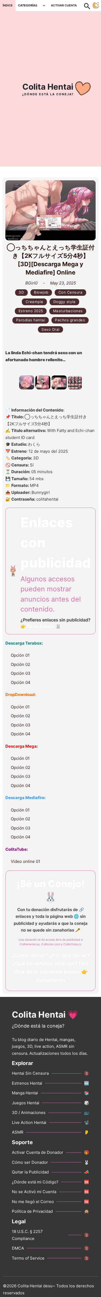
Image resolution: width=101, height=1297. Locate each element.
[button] (26, 382)
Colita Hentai (47, 87)
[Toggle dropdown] (44, 5)
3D (21, 292)
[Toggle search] (90, 5)
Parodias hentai (30, 320)
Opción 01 (20, 655)
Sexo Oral (50, 329)
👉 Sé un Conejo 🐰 (40, 626)
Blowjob (41, 292)
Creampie (34, 302)
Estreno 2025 (31, 311)
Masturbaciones (68, 311)
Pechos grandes (70, 320)
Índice (8, 5)
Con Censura (70, 292)
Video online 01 (25, 861)
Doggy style (64, 302)
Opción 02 (20, 664)
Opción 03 (20, 673)
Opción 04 (20, 682)
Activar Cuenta (64, 5)
